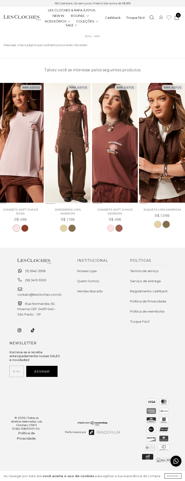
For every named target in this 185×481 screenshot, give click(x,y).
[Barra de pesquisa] (151, 18)
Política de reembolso (147, 311)
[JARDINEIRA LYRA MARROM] (68, 143)
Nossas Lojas (87, 271)
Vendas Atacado (90, 291)
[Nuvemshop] (93, 425)
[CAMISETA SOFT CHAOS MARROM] (24, 228)
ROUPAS (78, 16)
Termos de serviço (144, 271)
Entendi (173, 476)
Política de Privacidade (148, 301)
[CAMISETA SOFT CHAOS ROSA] (16, 228)
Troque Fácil (139, 321)
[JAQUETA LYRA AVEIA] (157, 224)
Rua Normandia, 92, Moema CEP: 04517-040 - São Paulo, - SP (36, 309)
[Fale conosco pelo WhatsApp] (176, 461)
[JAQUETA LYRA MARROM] (162, 143)
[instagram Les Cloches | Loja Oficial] (22, 330)
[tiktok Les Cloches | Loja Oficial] (35, 330)
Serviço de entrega (145, 281)
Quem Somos (88, 281)
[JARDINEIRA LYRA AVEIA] (63, 228)
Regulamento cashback (149, 291)
